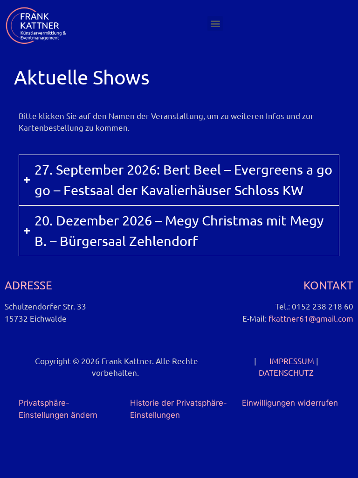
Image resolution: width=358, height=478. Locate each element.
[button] (215, 23)
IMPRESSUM (291, 361)
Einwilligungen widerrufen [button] (290, 403)
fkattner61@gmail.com (310, 318)
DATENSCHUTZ (286, 372)
